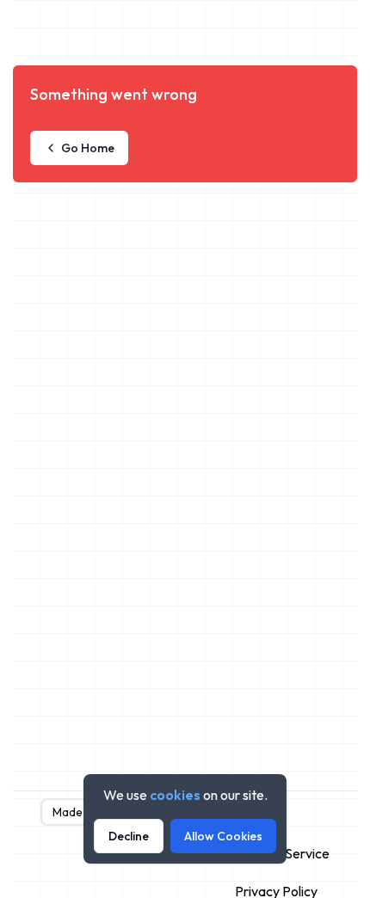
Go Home (87, 148)
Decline (128, 836)
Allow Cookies (223, 836)
